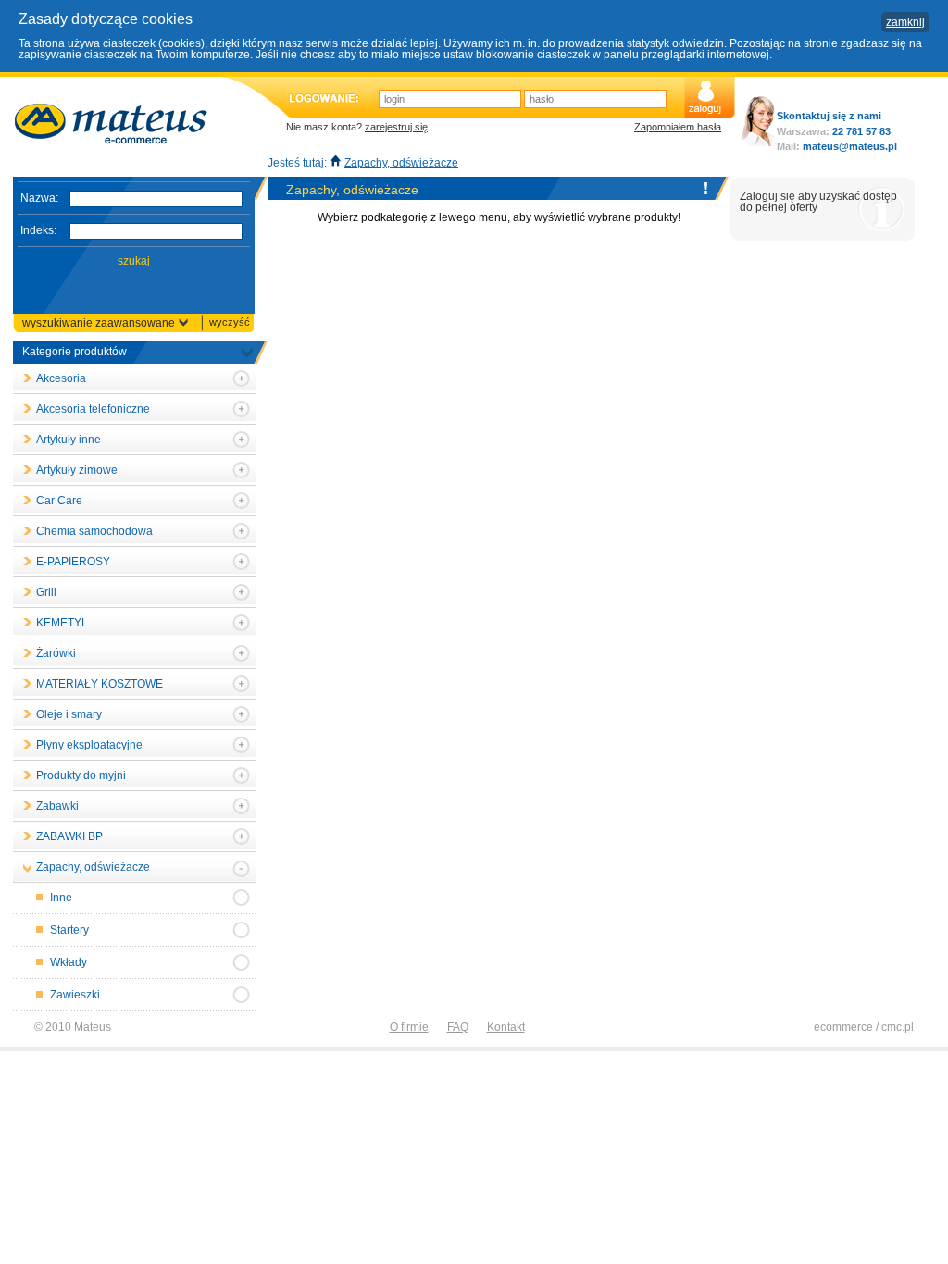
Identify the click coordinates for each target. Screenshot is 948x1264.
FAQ (457, 1027)
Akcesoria (61, 378)
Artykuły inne (68, 439)
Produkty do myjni (81, 775)
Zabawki (57, 805)
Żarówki (56, 653)
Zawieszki (75, 994)
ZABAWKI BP (69, 836)
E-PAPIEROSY (73, 561)
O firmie (409, 1027)
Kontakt (506, 1027)
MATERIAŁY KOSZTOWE (99, 683)
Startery (69, 929)
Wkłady (68, 962)
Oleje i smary (69, 714)
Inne (61, 897)
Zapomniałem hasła (677, 126)
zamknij (905, 22)
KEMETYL (62, 622)
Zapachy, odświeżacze (401, 162)
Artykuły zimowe (77, 470)
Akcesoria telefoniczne (93, 409)
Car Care (59, 500)
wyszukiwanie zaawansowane (98, 322)
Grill (46, 592)
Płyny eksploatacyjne (89, 744)
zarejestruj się (396, 126)
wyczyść (229, 322)
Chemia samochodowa (94, 531)
